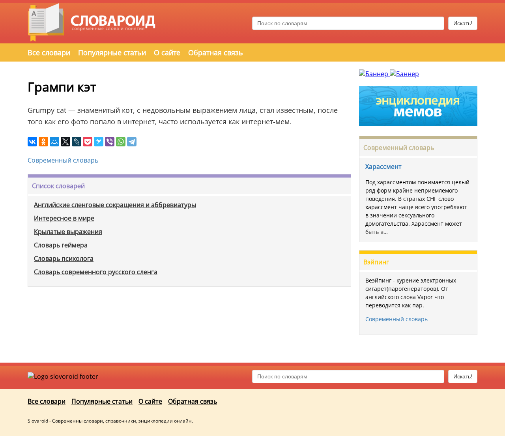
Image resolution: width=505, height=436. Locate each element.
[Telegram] (132, 141)
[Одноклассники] (43, 141)
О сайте (167, 52)
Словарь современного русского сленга (95, 272)
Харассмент (383, 166)
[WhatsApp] (120, 141)
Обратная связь (215, 52)
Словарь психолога (64, 258)
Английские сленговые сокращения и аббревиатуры (115, 204)
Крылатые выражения (68, 231)
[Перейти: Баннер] (374, 73)
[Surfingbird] (98, 141)
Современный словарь (63, 160)
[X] (65, 141)
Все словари (49, 52)
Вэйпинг (376, 262)
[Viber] (109, 141)
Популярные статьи (112, 52)
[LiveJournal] (76, 141)
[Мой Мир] (54, 141)
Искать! (462, 23)
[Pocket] (87, 141)
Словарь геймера (61, 245)
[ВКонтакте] (32, 141)
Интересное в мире (64, 218)
